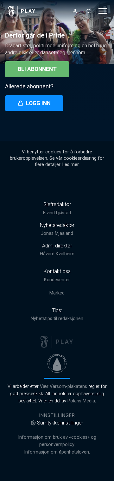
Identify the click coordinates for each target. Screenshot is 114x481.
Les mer (70, 164)
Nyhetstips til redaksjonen (57, 318)
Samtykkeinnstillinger (60, 423)
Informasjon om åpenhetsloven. (57, 452)
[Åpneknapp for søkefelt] (88, 11)
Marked (57, 293)
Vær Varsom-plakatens (63, 386)
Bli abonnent (37, 69)
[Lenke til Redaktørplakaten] (57, 363)
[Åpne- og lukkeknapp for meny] (102, 11)
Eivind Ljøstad (57, 213)
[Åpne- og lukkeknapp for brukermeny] (74, 11)
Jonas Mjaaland (57, 233)
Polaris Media (81, 401)
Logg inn (38, 103)
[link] (22, 11)
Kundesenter (57, 279)
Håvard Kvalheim (57, 254)
